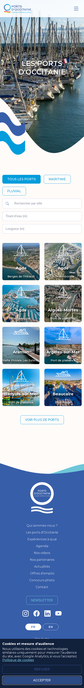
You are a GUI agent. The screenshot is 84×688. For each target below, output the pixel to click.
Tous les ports (21, 179)
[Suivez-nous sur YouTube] (58, 613)
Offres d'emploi (42, 573)
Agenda (42, 546)
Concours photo (42, 580)
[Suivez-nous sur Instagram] (25, 613)
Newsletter (42, 600)
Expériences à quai (42, 539)
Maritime (57, 179)
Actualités (42, 566)
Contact (42, 587)
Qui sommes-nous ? (42, 525)
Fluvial (14, 191)
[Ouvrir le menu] (76, 8)
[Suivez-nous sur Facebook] (36, 613)
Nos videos (42, 553)
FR (33, 627)
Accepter (42, 680)
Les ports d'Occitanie (42, 532)
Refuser (42, 669)
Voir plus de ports (42, 419)
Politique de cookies (18, 660)
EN (51, 627)
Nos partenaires (42, 560)
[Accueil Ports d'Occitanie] (17, 8)
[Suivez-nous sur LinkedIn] (47, 613)
